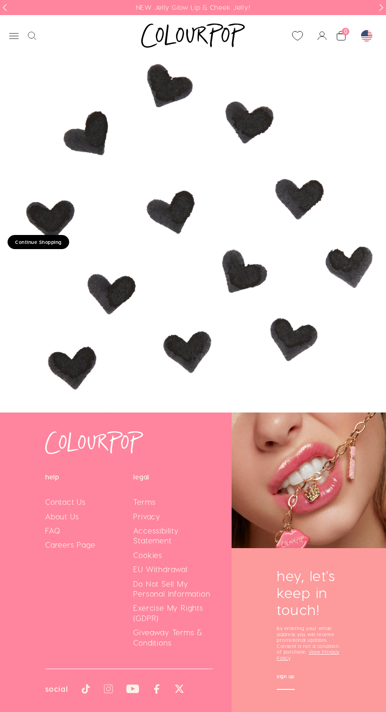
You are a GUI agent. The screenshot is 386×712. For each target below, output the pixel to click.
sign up (286, 677)
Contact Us (65, 501)
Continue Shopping (38, 242)
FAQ (52, 530)
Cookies (147, 554)
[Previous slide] (4, 7)
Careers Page (70, 544)
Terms (144, 501)
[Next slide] (381, 7)
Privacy (147, 516)
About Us (62, 516)
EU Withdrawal (160, 569)
